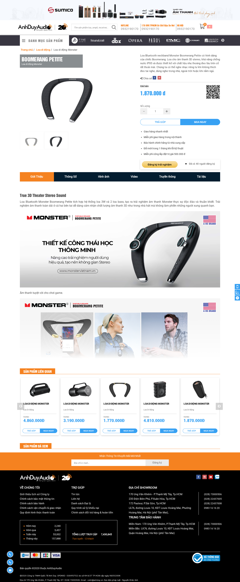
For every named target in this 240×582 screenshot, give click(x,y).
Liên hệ (75, 498)
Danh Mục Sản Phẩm (45, 40)
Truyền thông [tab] (167, 176)
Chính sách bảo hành (32, 503)
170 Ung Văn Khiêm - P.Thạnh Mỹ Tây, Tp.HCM (155, 494)
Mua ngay (200, 122)
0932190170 (129, 29)
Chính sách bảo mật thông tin (37, 498)
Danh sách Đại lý (81, 503)
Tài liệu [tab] (201, 176)
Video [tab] (134, 176)
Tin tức (75, 494)
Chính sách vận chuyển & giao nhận (40, 508)
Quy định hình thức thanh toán (37, 512)
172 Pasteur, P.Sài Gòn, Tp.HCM (147, 503)
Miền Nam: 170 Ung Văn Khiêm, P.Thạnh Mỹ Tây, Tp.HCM (162, 524)
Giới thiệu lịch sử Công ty (34, 494)
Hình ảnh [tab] (103, 176)
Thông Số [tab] (70, 176)
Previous (66, 40)
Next (223, 40)
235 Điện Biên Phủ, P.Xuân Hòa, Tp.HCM (152, 498)
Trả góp (160, 121)
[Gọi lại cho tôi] (237, 286)
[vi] (209, 26)
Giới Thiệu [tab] (36, 176)
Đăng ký (157, 462)
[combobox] (91, 27)
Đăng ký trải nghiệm (160, 164)
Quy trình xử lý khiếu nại (85, 508)
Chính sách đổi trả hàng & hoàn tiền (92, 512)
